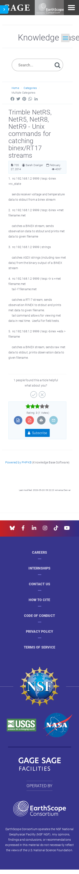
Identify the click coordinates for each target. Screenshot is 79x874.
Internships (39, 568)
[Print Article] (41, 420)
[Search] (57, 65)
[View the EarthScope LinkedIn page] (34, 529)
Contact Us (39, 584)
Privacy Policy (39, 632)
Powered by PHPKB (18, 462)
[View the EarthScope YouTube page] (67, 529)
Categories (30, 88)
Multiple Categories (23, 92)
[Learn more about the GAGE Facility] (16, 7)
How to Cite (39, 600)
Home (15, 88)
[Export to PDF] (29, 420)
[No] (42, 393)
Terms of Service (39, 647)
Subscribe (39, 433)
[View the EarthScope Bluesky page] (12, 529)
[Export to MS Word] (18, 420)
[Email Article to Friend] (53, 420)
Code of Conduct (39, 616)
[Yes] (33, 393)
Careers (39, 552)
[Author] (23, 165)
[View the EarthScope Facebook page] (23, 529)
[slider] (37, 406)
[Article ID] (12, 165)
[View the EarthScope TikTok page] (56, 529)
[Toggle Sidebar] (4, 9)
